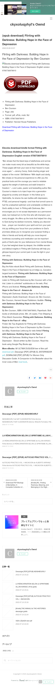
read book (23, 361)
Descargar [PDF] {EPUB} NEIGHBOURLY (20, 413)
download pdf (8, 351)
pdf (3, 355)
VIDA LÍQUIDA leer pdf (24, 621)
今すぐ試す (35, 11)
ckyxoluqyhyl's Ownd (27, 24)
